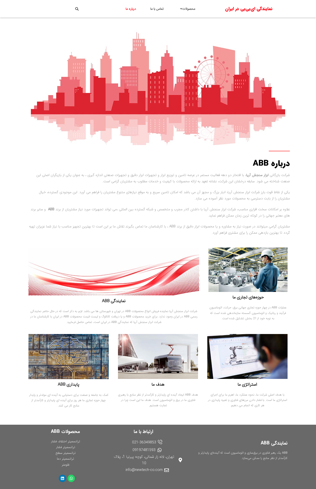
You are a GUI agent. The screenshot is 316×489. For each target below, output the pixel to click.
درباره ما (131, 8)
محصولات (188, 8)
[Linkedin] (62, 478)
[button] (187, 9)
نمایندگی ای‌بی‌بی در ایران (249, 8)
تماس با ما (157, 8)
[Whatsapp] (71, 478)
